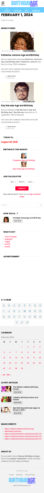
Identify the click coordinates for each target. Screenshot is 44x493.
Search (40, 205)
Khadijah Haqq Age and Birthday (27, 218)
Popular (17, 11)
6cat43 (7, 247)
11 (40, 352)
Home (11, 475)
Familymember (29, 51)
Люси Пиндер (11, 237)
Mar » (9, 375)
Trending (36, 11)
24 (34, 363)
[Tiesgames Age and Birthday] (24, 158)
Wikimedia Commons (13, 431)
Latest (7, 11)
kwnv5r (7, 244)
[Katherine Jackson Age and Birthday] (22, 44)
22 (22, 363)
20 (10, 363)
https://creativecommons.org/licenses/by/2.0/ (23, 434)
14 (16, 358)
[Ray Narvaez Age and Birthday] (22, 94)
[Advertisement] (22, 274)
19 (4, 363)
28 (16, 368)
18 (40, 358)
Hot (26, 11)
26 (4, 368)
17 (34, 358)
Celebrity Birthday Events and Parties (25, 398)
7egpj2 (7, 242)
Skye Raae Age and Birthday (24, 169)
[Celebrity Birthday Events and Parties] (6, 400)
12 (4, 358)
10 (34, 352)
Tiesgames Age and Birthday (24, 160)
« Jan (3, 375)
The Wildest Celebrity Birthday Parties (25, 388)
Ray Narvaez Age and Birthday (17, 105)
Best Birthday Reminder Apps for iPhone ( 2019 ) (26, 409)
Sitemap (19, 475)
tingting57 (9, 239)
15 (22, 358)
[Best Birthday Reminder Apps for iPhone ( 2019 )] (6, 410)
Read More (17, 221)
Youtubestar (28, 101)
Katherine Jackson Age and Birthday (20, 55)
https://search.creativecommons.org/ (19, 429)
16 (28, 358)
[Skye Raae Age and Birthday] (24, 166)
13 (10, 358)
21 (16, 363)
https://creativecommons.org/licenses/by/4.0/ (23, 439)
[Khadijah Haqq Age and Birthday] (6, 220)
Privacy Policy (30, 475)
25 (40, 363)
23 (28, 363)
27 (10, 368)
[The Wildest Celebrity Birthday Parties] (6, 389)
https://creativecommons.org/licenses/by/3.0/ (23, 436)
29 (22, 368)
